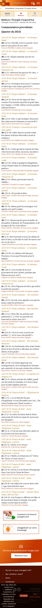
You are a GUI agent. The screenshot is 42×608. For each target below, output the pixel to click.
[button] (38, 3)
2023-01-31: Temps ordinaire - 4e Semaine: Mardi (19, 38)
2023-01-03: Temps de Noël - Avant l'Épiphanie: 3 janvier (16, 465)
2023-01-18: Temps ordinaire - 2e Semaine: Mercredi (19, 232)
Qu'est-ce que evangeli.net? (18, 570)
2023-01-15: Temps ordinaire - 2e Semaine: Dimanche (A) (19, 282)
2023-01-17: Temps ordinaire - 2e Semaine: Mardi (19, 249)
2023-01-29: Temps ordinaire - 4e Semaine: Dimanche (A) (19, 68)
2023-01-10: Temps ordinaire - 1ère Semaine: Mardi (20, 358)
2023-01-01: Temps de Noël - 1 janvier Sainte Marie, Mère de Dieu (20, 493)
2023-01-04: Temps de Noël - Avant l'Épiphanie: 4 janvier (16, 451)
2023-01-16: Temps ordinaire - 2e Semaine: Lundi (19, 265)
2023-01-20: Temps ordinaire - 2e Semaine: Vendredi (19, 202)
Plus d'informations (34, 596)
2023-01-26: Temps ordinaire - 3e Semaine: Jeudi (19, 114)
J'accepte (23, 596)
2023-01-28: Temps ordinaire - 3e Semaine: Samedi (19, 79)
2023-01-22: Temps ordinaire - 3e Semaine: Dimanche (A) (19, 175)
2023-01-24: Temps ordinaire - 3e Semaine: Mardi (19, 145)
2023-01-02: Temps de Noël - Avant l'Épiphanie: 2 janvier (16, 479)
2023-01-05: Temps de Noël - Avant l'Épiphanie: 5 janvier (16, 440)
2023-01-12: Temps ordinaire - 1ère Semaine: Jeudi (20, 328)
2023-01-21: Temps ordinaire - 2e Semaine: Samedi (19, 189)
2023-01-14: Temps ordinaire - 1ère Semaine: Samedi (20, 296)
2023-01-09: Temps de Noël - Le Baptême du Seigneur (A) (20, 375)
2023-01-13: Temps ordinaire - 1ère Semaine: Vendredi (19, 309)
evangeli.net (18, 2)
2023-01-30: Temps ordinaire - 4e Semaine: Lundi (19, 52)
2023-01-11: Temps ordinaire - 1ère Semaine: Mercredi (19, 342)
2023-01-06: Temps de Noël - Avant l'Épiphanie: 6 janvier (16, 426)
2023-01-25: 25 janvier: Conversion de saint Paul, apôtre (19, 128)
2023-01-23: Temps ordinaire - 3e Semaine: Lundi (19, 158)
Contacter (10, 582)
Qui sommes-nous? (14, 574)
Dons (7, 578)
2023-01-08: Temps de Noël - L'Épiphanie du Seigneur (20, 393)
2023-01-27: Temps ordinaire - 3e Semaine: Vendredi (19, 95)
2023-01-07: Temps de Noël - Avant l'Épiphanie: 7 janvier (16, 410)
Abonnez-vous (21, 555)
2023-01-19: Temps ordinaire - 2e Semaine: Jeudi (19, 216)
